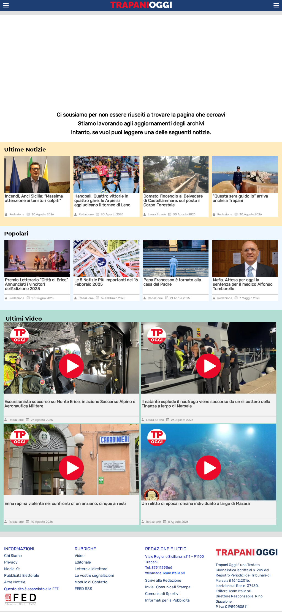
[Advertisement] (141, 59)
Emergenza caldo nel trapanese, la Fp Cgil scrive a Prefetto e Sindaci (249, 200)
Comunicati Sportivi (162, 593)
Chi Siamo (13, 555)
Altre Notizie (14, 582)
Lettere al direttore (91, 569)
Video (80, 555)
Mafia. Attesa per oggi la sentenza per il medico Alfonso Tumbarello (184, 284)
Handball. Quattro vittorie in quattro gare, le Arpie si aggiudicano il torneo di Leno (39, 200)
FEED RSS (83, 588)
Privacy (11, 562)
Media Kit (12, 569)
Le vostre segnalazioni (94, 575)
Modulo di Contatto (91, 582)
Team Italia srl (173, 573)
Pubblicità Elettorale (21, 575)
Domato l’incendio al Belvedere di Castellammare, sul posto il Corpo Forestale (109, 200)
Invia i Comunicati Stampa (168, 587)
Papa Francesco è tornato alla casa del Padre (113, 282)
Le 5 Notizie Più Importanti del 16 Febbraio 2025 (47, 282)
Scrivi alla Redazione (163, 580)
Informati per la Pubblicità (167, 600)
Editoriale (83, 562)
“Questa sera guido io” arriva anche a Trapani (177, 198)
